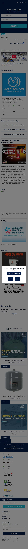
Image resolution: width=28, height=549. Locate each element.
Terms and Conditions (14, 273)
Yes (11, 279)
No (17, 279)
